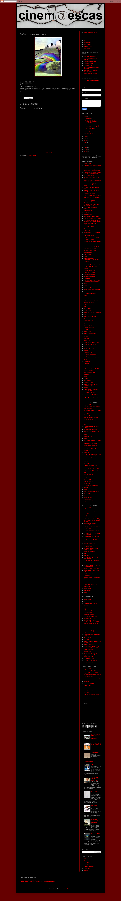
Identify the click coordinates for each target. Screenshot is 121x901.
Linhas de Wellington (89, 326)
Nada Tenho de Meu (89, 367)
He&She (86, 864)
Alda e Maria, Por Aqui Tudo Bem (92, 312)
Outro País (86, 461)
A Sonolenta (87, 361)
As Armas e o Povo (88, 382)
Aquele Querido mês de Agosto (92, 289)
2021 (85, 145)
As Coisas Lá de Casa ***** (91, 689)
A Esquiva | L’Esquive (89, 272)
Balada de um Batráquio (90, 344)
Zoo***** (86, 553)
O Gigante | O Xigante (89, 611)
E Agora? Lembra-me (89, 327)
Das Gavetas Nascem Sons (91, 517)
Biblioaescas (87, 859)
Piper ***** (86, 692)
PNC (85, 40)
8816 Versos (87, 324)
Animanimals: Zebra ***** (90, 671)
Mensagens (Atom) (31, 155)
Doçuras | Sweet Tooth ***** (91, 672)
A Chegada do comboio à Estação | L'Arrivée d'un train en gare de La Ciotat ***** (92, 520)
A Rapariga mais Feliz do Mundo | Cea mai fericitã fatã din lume (92, 281)
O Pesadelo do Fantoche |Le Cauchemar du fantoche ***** (91, 621)
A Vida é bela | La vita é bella (91, 456)
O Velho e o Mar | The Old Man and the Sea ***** (91, 571)
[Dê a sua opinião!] (26, 98)
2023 (85, 140)
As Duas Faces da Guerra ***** (92, 398)
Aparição (86, 350)
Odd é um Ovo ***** (89, 614)
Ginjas (85, 609)
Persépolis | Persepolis (89, 276)
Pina (85, 306)
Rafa (85, 314)
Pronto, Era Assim (88, 497)
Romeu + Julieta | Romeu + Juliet (92, 454)
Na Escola (86, 583)
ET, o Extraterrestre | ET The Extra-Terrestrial (91, 558)
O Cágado (86, 515)
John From (86, 495)
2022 (85, 143)
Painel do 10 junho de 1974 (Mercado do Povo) (91, 385)
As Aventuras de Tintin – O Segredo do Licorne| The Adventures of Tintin (90, 655)
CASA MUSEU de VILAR (90, 56)
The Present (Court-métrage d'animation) (95, 779)
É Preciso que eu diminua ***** (92, 406)
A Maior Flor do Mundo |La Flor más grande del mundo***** (91, 647)
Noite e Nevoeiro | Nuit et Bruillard (92, 195)
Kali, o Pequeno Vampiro (90, 316)
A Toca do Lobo (88, 499)
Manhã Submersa (88, 228)
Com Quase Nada (88, 573)
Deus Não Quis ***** (89, 287)
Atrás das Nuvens (88, 474)
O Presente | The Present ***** (91, 660)
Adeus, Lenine (87, 376)
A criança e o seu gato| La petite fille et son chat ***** (92, 527)
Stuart (85, 295)
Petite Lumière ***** (89, 644)
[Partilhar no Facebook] (30, 98)
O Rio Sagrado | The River (90, 429)
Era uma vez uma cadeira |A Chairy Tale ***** (91, 549)
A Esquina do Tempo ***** (90, 584)
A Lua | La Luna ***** (89, 691)
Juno (85, 291)
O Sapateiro (87, 483)
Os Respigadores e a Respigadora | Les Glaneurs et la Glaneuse (92, 260)
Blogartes (86, 861)
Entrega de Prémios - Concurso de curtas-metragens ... (91, 121)
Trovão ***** (87, 478)
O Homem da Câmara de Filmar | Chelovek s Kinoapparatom (92, 173)
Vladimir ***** (87, 592)
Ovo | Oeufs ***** (88, 687)
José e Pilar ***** (88, 278)
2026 (85, 116)
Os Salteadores (88, 252)
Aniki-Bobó (86, 629)
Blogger (69, 889)
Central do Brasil (88, 415)
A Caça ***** (87, 212)
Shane (85, 434)
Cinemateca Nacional (89, 65)
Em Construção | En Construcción (92, 265)
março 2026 (88, 131)
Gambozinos (87, 493)
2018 (85, 151)
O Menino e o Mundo (89, 658)
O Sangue (86, 245)
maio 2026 (88, 118)
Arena (85, 283)
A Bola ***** (87, 575)
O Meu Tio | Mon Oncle (89, 551)
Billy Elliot (86, 463)
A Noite (85, 256)
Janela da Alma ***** (89, 263)
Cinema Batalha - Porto (90, 61)
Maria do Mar (87, 340)
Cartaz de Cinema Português (91, 80)
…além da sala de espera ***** (92, 342)
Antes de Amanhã (88, 370)
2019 (85, 149)
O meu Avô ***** (88, 612)
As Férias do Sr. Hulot (89, 543)
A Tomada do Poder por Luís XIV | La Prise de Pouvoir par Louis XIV (92, 221)
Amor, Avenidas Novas (89, 356)
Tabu (85, 318)
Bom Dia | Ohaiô (88, 436)
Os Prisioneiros (88, 590)
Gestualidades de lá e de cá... (91, 863)
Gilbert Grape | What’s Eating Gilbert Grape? (91, 449)
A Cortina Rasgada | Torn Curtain (92, 218)
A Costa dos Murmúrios (90, 274)
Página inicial (48, 152)
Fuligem (86, 336)
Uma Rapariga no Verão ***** (91, 238)
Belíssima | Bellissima (89, 193)
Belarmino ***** (88, 214)
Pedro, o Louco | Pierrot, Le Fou (92, 216)
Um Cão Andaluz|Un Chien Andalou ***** (91, 395)
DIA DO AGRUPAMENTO (91, 128)
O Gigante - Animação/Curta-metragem (95, 821)
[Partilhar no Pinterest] (32, 98)
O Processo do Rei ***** (90, 248)
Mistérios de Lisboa (89, 302)
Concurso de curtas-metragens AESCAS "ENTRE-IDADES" (93, 125)
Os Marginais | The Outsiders (91, 443)
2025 (85, 136)
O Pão (85, 601)
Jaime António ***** (89, 227)
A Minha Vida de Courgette (90, 616)
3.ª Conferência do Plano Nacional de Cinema (96, 745)
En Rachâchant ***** (89, 236)
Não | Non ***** (88, 581)
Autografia (86, 374)
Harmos (86, 510)
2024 (85, 138)
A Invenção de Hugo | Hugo (91, 485)
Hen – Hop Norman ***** (90, 683)
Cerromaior (87, 230)
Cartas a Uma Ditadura (89, 293)
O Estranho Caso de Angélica (91, 301)
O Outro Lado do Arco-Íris (90, 603)
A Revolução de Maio (89, 392)
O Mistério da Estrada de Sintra (92, 369)
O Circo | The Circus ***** (90, 627)
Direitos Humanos (88, 761)
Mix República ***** (89, 607)
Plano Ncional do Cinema (90, 73)
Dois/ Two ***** (87, 639)
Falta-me (86, 297)
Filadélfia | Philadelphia (90, 250)
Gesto (85, 489)
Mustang (86, 365)
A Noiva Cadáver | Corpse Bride (92, 469)
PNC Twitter (87, 48)
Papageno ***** (88, 681)
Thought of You (95, 752)
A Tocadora (86, 363)
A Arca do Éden (88, 310)
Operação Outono (88, 320)
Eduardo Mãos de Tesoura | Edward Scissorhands (91, 446)
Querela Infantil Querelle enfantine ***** (90, 524)
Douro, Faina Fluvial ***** (90, 175)
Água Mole (86, 414)
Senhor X (86, 304)
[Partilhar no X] (28, 98)
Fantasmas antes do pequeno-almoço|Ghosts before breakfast (92, 169)
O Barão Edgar (87, 308)
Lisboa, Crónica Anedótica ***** (92, 421)
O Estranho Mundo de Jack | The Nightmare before (92, 566)
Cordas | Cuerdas (88, 662)
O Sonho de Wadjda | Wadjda (91, 491)
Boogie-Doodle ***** (89, 685)
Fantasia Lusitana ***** (89, 299)
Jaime (85, 460)
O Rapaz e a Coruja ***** (90, 618)
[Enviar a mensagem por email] (24, 98)
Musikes (86, 870)
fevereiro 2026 (89, 133)
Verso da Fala (87, 331)
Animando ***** (88, 555)
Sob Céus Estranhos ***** (90, 267)
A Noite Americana (96, 765)
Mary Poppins (87, 637)
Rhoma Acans (87, 322)
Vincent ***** (87, 438)
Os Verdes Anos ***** (89, 210)
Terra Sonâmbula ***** (89, 372)
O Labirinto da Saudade (90, 354)
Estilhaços (86, 346)
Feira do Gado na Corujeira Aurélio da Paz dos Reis (91, 418)
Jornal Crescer (87, 868)
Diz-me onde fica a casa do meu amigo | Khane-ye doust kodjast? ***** (92, 562)
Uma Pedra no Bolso (89, 239)
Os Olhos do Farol (88, 481)
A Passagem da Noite (89, 270)
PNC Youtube (87, 44)
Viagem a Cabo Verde (89, 480)
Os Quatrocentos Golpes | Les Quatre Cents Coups (91, 204)
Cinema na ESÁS (95, 833)
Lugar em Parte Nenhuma (90, 501)
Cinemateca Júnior (88, 63)
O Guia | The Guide (88, 588)
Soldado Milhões (88, 352)
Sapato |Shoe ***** (88, 649)
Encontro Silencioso (89, 348)
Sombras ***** (87, 387)
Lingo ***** (86, 338)
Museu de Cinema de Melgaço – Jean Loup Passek (92, 71)
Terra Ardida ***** (88, 408)
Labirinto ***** (87, 605)
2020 (85, 147)
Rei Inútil (86, 329)
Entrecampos (87, 586)
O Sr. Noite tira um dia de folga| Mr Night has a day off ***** (92, 675)
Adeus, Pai (86, 452)
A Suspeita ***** (88, 458)
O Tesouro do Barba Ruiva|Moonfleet (89, 545)
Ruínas (85, 285)
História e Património (89, 866)
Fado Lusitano (87, 254)
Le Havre (86, 487)
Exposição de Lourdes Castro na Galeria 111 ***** (92, 390)
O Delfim (86, 268)
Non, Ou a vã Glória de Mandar (92, 247)
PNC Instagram (88, 46)
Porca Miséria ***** (88, 476)
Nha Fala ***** (87, 378)
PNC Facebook (88, 42)
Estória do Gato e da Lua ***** (91, 568)
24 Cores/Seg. (87, 380)
